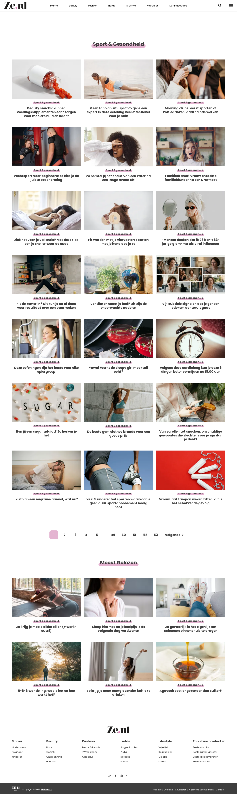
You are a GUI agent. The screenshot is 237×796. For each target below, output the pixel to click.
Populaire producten (209, 741)
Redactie (156, 789)
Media (162, 761)
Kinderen (17, 757)
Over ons (168, 789)
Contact (220, 789)
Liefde (112, 5)
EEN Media (46, 789)
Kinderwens (19, 747)
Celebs (162, 757)
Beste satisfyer (201, 761)
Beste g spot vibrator (205, 757)
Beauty (73, 5)
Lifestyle (131, 5)
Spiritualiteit (165, 752)
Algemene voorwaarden (201, 789)
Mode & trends (91, 747)
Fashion (92, 5)
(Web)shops (90, 752)
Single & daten (129, 747)
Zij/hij (124, 752)
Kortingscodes (178, 5)
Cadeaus (88, 757)
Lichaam (51, 761)
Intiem (124, 761)
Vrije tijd (163, 747)
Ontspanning (54, 757)
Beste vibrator (201, 747)
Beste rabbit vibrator (205, 752)
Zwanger (17, 752)
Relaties (125, 757)
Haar (49, 747)
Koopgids (152, 5)
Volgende (172, 535)
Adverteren (180, 789)
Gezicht (50, 752)
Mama (54, 5)
